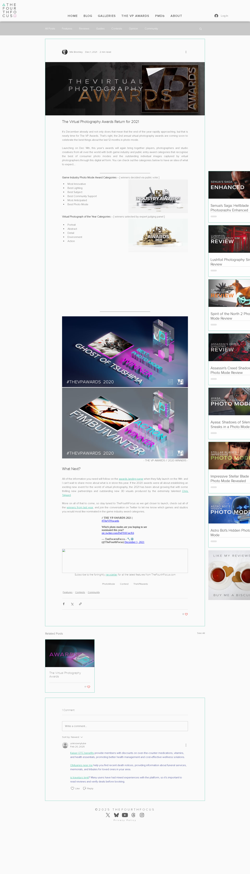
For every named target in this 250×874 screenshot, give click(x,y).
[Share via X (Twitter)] (72, 597)
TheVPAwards (141, 577)
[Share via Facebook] (63, 597)
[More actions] (186, 52)
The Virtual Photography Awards (65, 668)
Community (151, 28)
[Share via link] (80, 597)
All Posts (50, 28)
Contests (116, 28)
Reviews (84, 28)
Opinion (133, 28)
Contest (124, 577)
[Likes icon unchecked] (72, 782)
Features (67, 28)
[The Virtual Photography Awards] (69, 647)
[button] (200, 28)
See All (201, 627)
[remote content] (125, 276)
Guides (100, 28)
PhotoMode (108, 577)
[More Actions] (186, 739)
